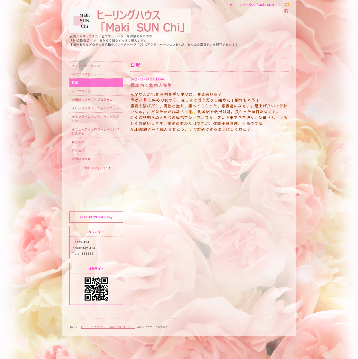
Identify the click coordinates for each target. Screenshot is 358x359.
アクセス (78, 150)
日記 (75, 83)
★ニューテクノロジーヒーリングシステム (95, 131)
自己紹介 (78, 142)
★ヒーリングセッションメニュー (95, 108)
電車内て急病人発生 (151, 85)
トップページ (81, 91)
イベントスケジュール (88, 74)
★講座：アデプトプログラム (92, 100)
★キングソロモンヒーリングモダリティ (95, 119)
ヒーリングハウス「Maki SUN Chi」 (108, 327)
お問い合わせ (81, 159)
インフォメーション (86, 66)
